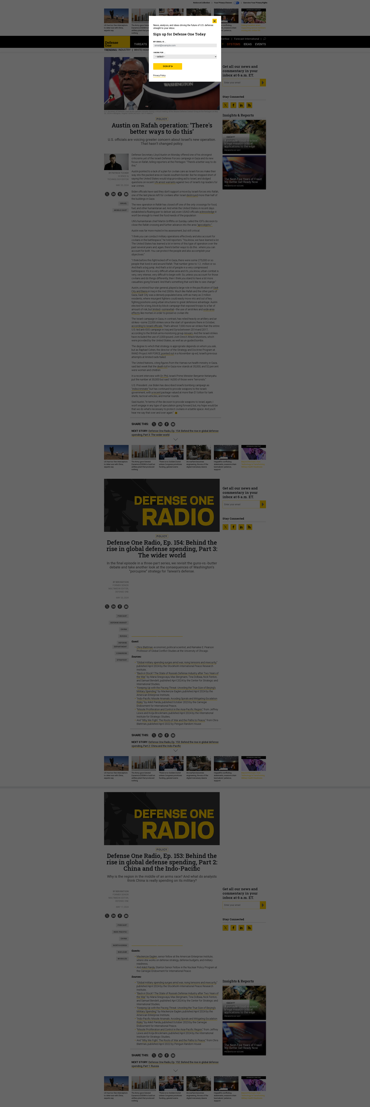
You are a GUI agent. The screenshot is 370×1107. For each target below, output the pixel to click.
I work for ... (159, 52)
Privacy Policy (159, 75)
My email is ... (159, 41)
